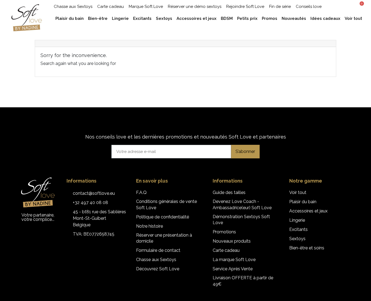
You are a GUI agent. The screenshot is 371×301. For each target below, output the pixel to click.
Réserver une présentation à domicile (164, 238)
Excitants (298, 229)
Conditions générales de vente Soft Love (166, 204)
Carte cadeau (110, 6)
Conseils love (309, 6)
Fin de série (280, 6)
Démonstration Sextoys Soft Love (241, 219)
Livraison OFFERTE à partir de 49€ (243, 280)
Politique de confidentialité (162, 217)
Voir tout (297, 192)
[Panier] (360, 6)
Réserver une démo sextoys (194, 6)
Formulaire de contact (158, 250)
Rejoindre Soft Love (245, 6)
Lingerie (297, 220)
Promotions (224, 231)
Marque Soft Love (146, 6)
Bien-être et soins (306, 247)
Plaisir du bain (302, 201)
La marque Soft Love (234, 259)
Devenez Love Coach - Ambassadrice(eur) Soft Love (242, 204)
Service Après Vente (233, 268)
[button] (339, 6)
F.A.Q (141, 192)
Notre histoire (149, 226)
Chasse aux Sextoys (73, 6)
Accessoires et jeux (308, 211)
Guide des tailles (229, 192)
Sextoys (297, 238)
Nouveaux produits (232, 241)
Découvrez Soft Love (157, 268)
